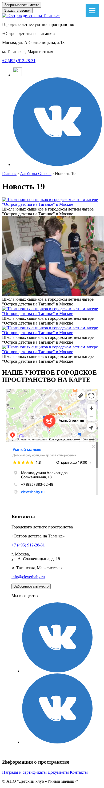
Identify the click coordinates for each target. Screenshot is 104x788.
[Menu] (92, 10)
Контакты (79, 772)
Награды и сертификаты (24, 772)
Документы (58, 772)
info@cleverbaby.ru (28, 577)
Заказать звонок (17, 10)
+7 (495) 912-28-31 (18, 60)
